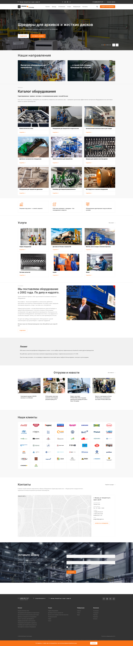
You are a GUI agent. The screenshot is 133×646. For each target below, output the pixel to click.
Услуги (50, 608)
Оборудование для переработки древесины (27, 622)
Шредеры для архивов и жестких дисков (26, 620)
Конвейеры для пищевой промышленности (27, 624)
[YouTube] (70, 2)
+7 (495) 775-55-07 (98, 512)
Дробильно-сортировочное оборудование (27, 616)
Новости (79, 610)
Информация (80, 608)
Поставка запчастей (52, 616)
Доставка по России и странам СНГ (55, 612)
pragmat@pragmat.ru (99, 519)
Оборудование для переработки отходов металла (28, 612)
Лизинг (49, 620)
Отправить (71, 572)
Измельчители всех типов (23, 610)
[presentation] (17, 392)
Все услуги (111, 222)
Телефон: (68, 560)
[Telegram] (62, 2)
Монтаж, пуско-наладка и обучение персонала (58, 614)
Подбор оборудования (53, 610)
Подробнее (23, 36)
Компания (96, 608)
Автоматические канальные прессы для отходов (28, 614)
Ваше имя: (69, 553)
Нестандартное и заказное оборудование (27, 626)
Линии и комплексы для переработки (26, 618)
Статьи (78, 612)
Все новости (111, 372)
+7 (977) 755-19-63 (98, 513)
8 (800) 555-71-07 (98, 2)
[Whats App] (65, 2)
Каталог (20, 608)
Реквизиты (95, 616)
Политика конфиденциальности (108, 636)
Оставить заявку (38, 36)
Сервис (49, 618)
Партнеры (95, 614)
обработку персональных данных (84, 567)
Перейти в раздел (109, 484)
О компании (96, 610)
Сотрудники (95, 612)
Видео (78, 614)
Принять (94, 643)
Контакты (95, 618)
